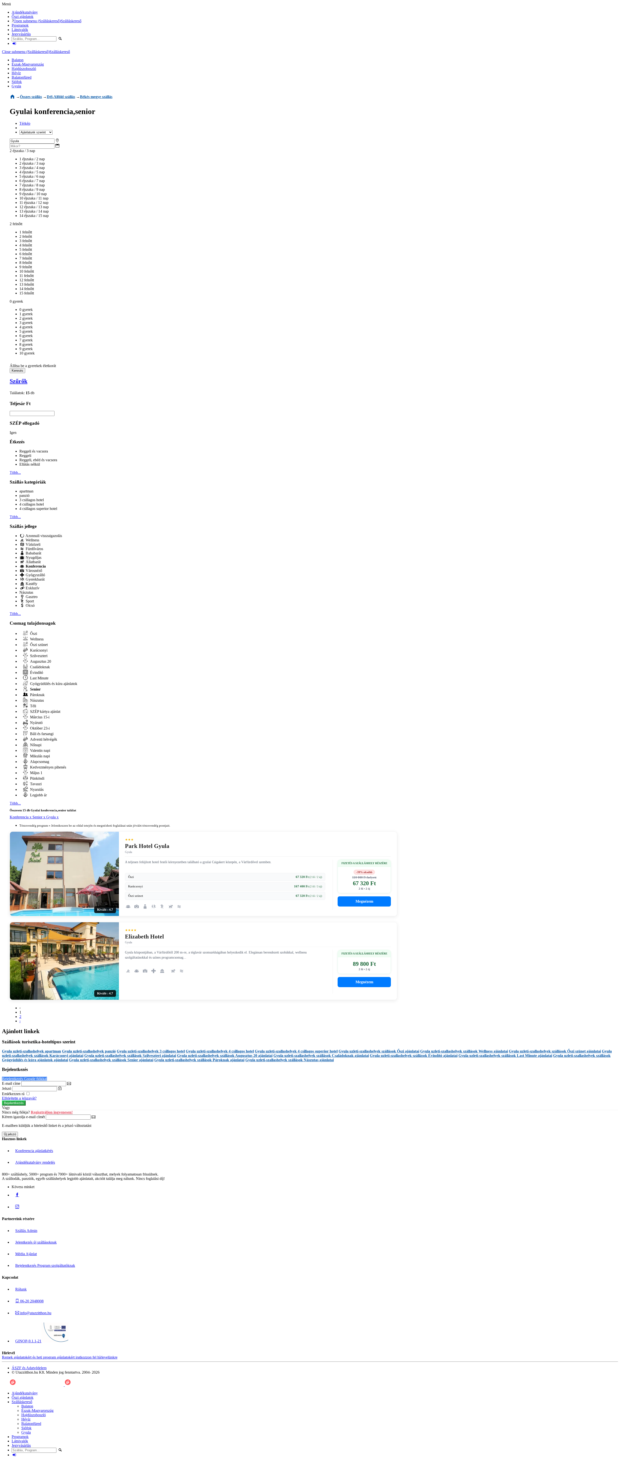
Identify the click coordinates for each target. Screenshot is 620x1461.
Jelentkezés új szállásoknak (36, 1242)
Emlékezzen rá (13, 1094)
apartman (26, 491)
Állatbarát (33, 562)
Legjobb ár (38, 795)
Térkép (24, 123)
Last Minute (38, 678)
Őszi (33, 633)
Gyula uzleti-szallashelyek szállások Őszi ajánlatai (379, 1051)
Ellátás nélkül (29, 464)
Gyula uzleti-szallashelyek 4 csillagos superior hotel (296, 1051)
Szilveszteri (38, 656)
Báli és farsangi (41, 734)
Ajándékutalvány (25, 12)
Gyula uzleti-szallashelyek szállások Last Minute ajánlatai (505, 1055)
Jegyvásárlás (21, 34)
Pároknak (37, 695)
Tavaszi (35, 784)
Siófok (17, 82)
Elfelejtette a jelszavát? (19, 1098)
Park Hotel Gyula (147, 846)
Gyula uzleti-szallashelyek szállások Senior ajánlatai (111, 1060)
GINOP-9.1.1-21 (28, 1341)
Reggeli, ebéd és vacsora (38, 460)
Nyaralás (36, 789)
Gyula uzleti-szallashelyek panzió (89, 1051)
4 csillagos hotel (31, 504)
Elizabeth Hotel (144, 936)
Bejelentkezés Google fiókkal (24, 1079)
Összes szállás (31, 97)
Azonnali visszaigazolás (43, 536)
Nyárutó (36, 723)
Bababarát (33, 553)
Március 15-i (39, 717)
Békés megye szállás (96, 97)
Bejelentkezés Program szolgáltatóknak (45, 1265)
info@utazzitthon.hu (35, 1313)
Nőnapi (35, 745)
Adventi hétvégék (43, 739)
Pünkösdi (36, 778)
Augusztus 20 (40, 661)
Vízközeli (32, 544)
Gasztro (31, 597)
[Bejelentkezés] (14, 43)
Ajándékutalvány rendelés (35, 1162)
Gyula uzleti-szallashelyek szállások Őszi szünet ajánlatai (555, 1051)
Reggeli (25, 456)
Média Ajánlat (26, 1254)
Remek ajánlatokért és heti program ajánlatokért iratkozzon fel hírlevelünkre (59, 1357)
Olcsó (30, 605)
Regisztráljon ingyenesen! (52, 1112)
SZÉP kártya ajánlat (44, 711)
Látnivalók (20, 30)
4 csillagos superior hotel (38, 509)
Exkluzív (32, 588)
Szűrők (18, 381)
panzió (24, 495)
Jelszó (6, 1088)
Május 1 (35, 773)
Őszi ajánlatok (22, 17)
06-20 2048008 (31, 1301)
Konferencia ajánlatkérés (34, 1151)
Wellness (32, 540)
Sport (29, 601)
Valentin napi (39, 750)
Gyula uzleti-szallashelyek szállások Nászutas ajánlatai (289, 1060)
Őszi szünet (38, 645)
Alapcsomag (39, 762)
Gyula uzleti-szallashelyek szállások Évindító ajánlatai (413, 1055)
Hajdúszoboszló (24, 69)
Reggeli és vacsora (33, 451)
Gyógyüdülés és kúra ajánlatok (53, 684)
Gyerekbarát (35, 579)
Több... (15, 472)
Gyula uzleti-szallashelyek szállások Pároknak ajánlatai (199, 1060)
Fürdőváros (34, 549)
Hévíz (16, 73)
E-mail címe (11, 1083)
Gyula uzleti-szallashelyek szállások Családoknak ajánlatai (321, 1055)
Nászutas (26, 592)
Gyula (16, 86)
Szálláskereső (71, 21)
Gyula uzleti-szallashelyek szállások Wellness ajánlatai (464, 1051)
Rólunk (21, 1289)
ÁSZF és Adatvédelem (29, 1368)
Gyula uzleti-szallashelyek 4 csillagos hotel (220, 1051)
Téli (32, 706)
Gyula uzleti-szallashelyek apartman (31, 1051)
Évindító (36, 672)
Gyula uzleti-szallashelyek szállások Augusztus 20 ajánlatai (224, 1055)
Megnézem (364, 901)
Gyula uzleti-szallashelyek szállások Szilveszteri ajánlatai (130, 1055)
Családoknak (39, 667)
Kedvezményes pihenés (47, 767)
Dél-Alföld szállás (61, 97)
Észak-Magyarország (28, 64)
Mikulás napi (39, 756)
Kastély (31, 584)
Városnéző (33, 571)
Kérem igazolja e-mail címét (23, 1117)
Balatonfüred (21, 77)
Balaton (17, 60)
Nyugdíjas (33, 557)
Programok (20, 25)
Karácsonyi (38, 650)
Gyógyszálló (35, 575)
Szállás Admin (26, 1231)
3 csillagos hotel (31, 500)
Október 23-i (39, 728)
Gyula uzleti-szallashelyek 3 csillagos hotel (151, 1051)
